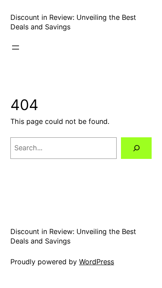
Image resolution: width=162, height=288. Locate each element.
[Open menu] (15, 47)
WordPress (96, 261)
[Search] (136, 148)
